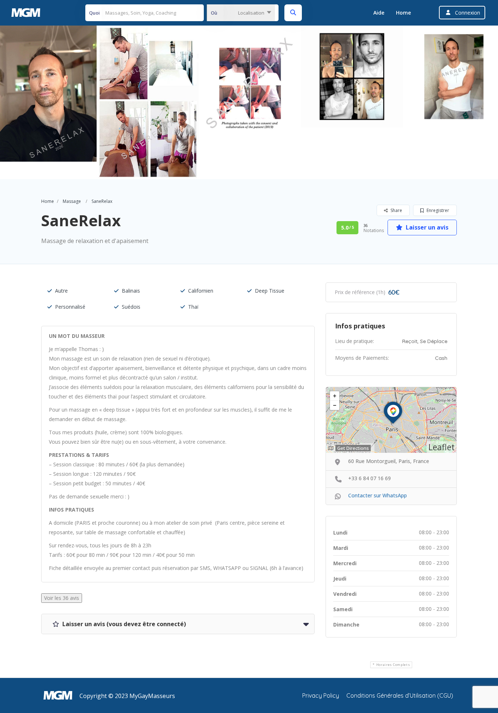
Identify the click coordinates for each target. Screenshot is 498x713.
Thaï (193, 306)
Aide (378, 12)
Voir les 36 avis (61, 597)
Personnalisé (70, 306)
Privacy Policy (320, 695)
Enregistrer (437, 210)
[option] (148, 102)
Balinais (131, 290)
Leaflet (441, 447)
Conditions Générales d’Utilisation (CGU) (399, 695)
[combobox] (241, 12)
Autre (61, 290)
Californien (200, 290)
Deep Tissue (269, 290)
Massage (72, 201)
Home (403, 12)
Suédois (131, 306)
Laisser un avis (426, 227)
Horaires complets (393, 664)
